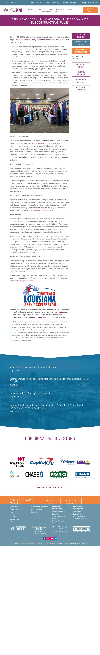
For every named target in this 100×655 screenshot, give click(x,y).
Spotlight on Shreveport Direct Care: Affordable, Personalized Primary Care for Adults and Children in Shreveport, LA (47, 406)
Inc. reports (46, 239)
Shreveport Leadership (36, 9)
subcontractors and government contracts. (36, 143)
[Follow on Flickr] (15, 2)
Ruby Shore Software (80, 543)
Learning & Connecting (81, 88)
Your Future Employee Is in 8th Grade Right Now (33, 367)
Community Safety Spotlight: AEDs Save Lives (32, 393)
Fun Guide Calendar (79, 516)
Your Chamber (36, 3)
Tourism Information (80, 518)
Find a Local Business (81, 35)
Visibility (56, 3)
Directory (83, 3)
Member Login (93, 3)
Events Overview (15, 510)
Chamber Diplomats (58, 521)
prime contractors (45, 219)
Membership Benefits (81, 65)
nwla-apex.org (60, 312)
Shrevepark (34, 512)
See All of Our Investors (50, 487)
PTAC (70, 9)
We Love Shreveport (69, 3)
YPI (50, 9)
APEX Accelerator (36, 510)
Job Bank (13, 516)
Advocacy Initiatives (81, 73)
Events (47, 3)
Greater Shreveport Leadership (58, 513)
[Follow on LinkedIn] (55, 538)
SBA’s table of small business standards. (39, 210)
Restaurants (77, 514)
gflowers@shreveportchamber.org (39, 317)
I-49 (56, 11)
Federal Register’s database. (25, 281)
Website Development (63, 543)
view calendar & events (81, 43)
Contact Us (13, 521)
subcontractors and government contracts (36, 39)
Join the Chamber (90, 10)
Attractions (77, 512)
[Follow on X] (7, 2)
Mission (12, 514)
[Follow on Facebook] (3, 2)
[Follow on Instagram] (11, 2)
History (12, 512)
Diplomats (60, 9)
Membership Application (71, 502)
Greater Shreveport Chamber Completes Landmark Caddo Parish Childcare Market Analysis (49, 380)
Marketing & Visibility (81, 81)
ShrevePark (46, 11)
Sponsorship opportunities (81, 50)
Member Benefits (50, 502)
